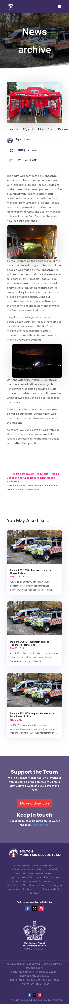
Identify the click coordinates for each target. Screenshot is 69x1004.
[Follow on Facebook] (27, 908)
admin (25, 139)
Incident (31, 150)
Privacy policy (40, 976)
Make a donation (34, 803)
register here (40, 825)
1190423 (24, 976)
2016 (20, 150)
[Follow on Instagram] (41, 908)
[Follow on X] (34, 908)
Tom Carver (55, 1000)
